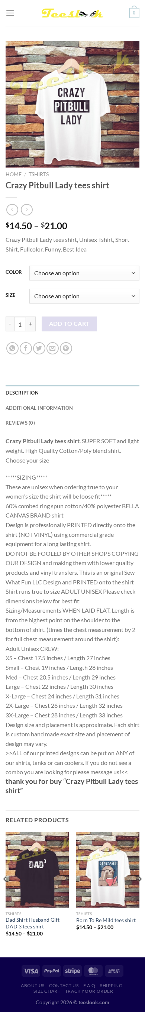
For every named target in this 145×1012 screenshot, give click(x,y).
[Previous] (5, 894)
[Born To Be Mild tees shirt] (107, 870)
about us (33, 985)
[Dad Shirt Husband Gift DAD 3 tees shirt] (37, 870)
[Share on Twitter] (39, 348)
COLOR (14, 272)
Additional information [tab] (39, 408)
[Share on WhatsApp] (12, 348)
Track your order (89, 991)
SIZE (10, 295)
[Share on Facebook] (26, 348)
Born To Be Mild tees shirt (106, 920)
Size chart (46, 991)
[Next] (140, 894)
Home (14, 174)
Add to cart (69, 323)
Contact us (63, 985)
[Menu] (10, 13)
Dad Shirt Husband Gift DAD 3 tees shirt (32, 923)
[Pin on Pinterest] (66, 348)
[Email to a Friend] (52, 348)
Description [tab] (22, 393)
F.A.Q (89, 985)
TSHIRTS (39, 174)
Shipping (111, 985)
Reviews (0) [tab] (20, 423)
